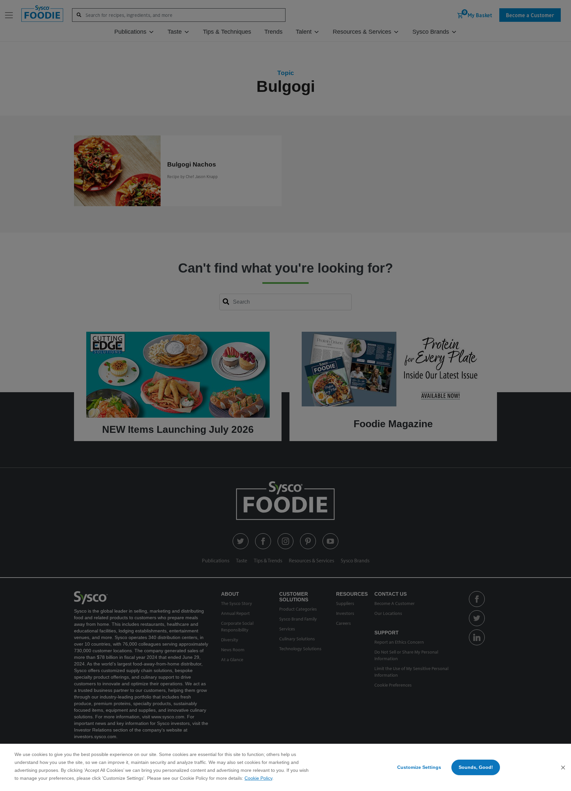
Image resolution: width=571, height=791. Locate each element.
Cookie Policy (258, 778)
